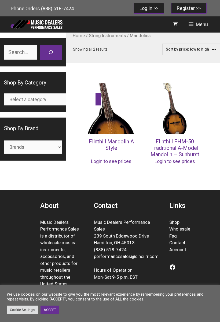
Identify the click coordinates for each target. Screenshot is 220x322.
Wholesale (179, 229)
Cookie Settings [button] (22, 310)
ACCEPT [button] (50, 310)
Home (79, 35)
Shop (174, 222)
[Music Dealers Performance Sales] (36, 24)
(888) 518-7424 (57, 8)
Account (177, 249)
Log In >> (149, 8)
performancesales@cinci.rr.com (126, 256)
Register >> (189, 8)
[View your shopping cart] (175, 24)
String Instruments (107, 35)
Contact (177, 242)
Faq (173, 236)
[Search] (51, 52)
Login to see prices (111, 161)
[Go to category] (98, 99)
